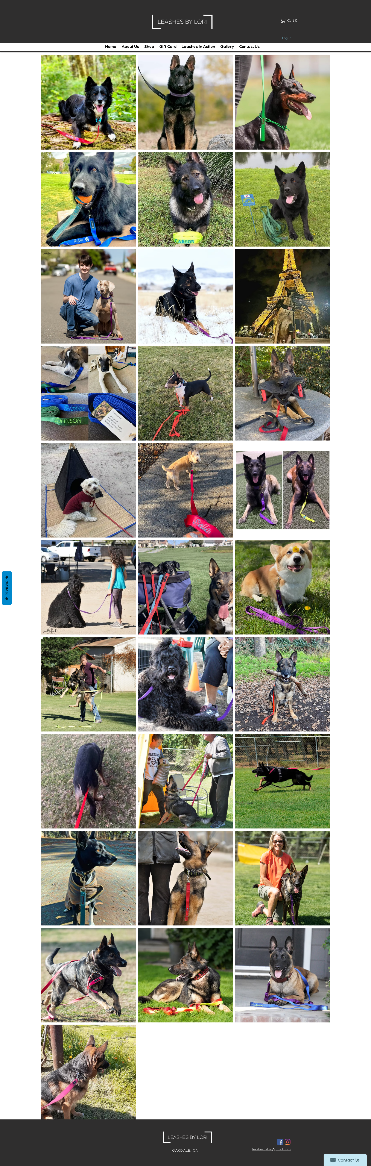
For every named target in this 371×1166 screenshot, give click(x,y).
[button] (290, 20)
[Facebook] (280, 1142)
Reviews (6, 588)
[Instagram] (287, 1142)
